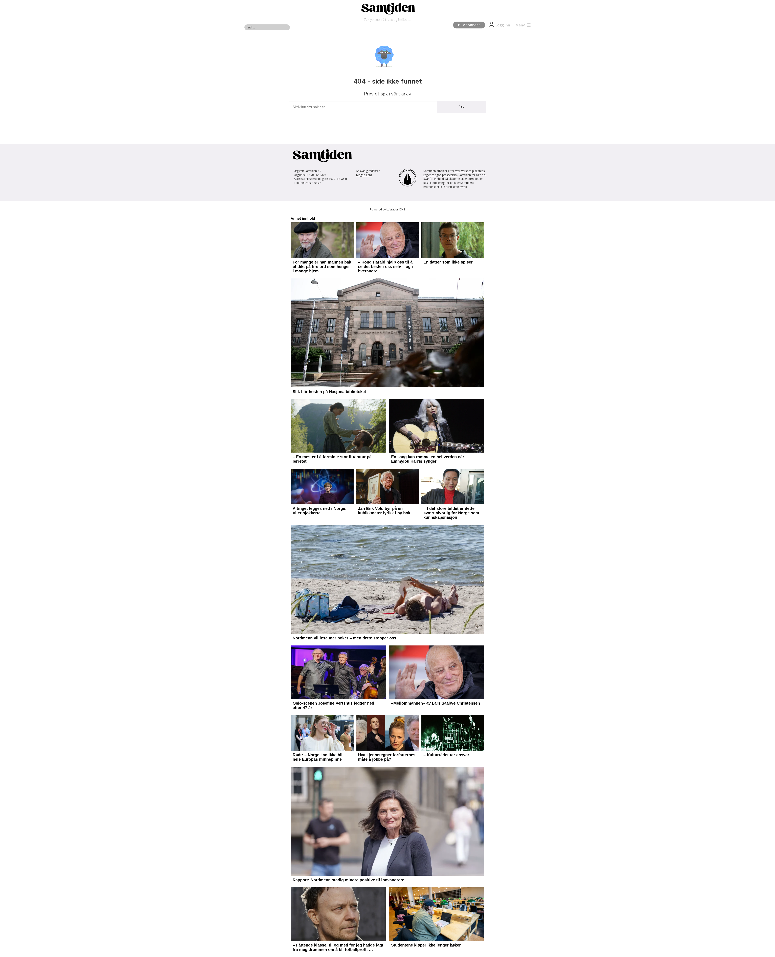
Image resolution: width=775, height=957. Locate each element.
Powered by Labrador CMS (387, 209)
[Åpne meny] (522, 25)
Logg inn (502, 25)
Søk (461, 107)
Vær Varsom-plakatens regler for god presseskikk (454, 173)
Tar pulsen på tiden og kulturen (387, 19)
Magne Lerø (364, 175)
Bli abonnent (469, 25)
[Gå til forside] (387, 8)
